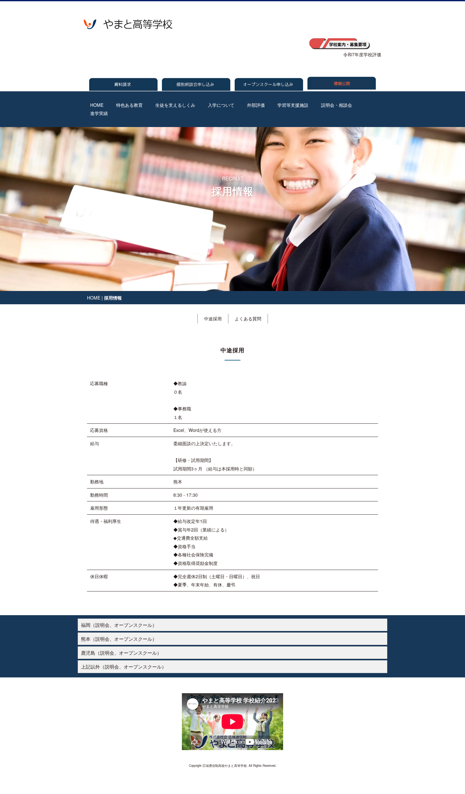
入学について (221, 105)
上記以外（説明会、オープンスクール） (123, 666)
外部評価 (256, 105)
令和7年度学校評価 (362, 54)
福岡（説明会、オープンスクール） (119, 624)
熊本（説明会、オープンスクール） (119, 638)
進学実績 (99, 113)
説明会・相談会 (336, 105)
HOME (96, 105)
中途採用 (213, 318)
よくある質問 (248, 318)
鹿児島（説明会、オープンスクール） (121, 652)
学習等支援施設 (292, 105)
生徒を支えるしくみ (175, 105)
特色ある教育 (129, 105)
